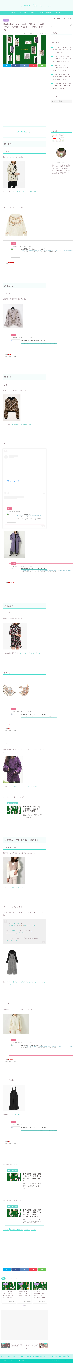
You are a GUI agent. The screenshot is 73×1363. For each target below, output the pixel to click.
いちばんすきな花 (45, 13)
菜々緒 (33, 1229)
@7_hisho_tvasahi (30, 925)
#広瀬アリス (15, 923)
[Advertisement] (24, 82)
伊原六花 (6, 1229)
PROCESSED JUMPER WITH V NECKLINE (25, 191)
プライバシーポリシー (9, 1361)
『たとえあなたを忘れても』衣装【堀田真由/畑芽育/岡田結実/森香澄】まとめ (62, 77)
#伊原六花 (15, 931)
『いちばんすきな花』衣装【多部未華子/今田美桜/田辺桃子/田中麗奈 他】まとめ (62, 59)
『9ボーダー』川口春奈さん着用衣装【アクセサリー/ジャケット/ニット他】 (62, 50)
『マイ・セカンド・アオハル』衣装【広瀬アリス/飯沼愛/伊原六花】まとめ (61, 68)
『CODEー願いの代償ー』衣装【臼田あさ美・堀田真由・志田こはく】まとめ (62, 86)
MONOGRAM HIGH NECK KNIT (22, 425)
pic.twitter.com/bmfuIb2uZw (15, 933)
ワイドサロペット (16, 1115)
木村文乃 (27, 1229)
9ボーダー (58, 13)
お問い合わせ (21, 1361)
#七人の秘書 (11, 925)
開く (30, 132)
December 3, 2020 (12, 940)
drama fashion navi (37, 5)
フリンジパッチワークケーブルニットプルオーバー (25, 786)
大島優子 (13, 1229)
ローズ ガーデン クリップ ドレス (31, 653)
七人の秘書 (6, 20)
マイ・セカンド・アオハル (28, 13)
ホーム (13, 13)
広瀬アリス (20, 1229)
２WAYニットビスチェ (17, 887)
